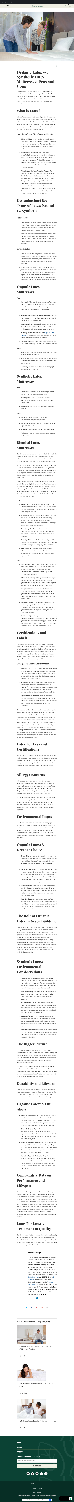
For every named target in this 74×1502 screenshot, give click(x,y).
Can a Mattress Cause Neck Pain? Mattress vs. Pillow (36, 1421)
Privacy (40, 1488)
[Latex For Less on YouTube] (37, 1473)
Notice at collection (28, 1500)
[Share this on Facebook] (32, 1308)
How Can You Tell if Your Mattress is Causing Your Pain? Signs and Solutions (35, 1348)
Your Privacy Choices (40, 1500)
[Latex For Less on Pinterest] (41, 1473)
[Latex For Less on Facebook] (32, 1473)
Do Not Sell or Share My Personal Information (44, 1495)
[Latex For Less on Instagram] (45, 1473)
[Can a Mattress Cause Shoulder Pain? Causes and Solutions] (31, 1381)
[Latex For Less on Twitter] (28, 1473)
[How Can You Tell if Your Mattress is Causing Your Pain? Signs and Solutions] (31, 1343)
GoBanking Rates (33, 1277)
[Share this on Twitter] (27, 1308)
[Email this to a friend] (47, 1308)
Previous (49, 66)
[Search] (66, 6)
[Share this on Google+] (42, 1308)
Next (54, 66)
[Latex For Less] (37, 6)
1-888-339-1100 (8, 2)
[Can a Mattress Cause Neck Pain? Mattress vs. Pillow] (31, 1418)
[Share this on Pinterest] (37, 1308)
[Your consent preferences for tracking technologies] (70, 1498)
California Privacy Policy (24, 1495)
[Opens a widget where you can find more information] (65, 1498)
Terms (34, 1488)
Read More (23, 1356)
